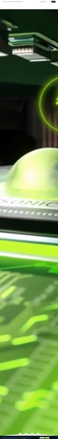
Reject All (47, 437)
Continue (56, 436)
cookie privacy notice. (25, 438)
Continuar (53, 1)
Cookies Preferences (42, 437)
